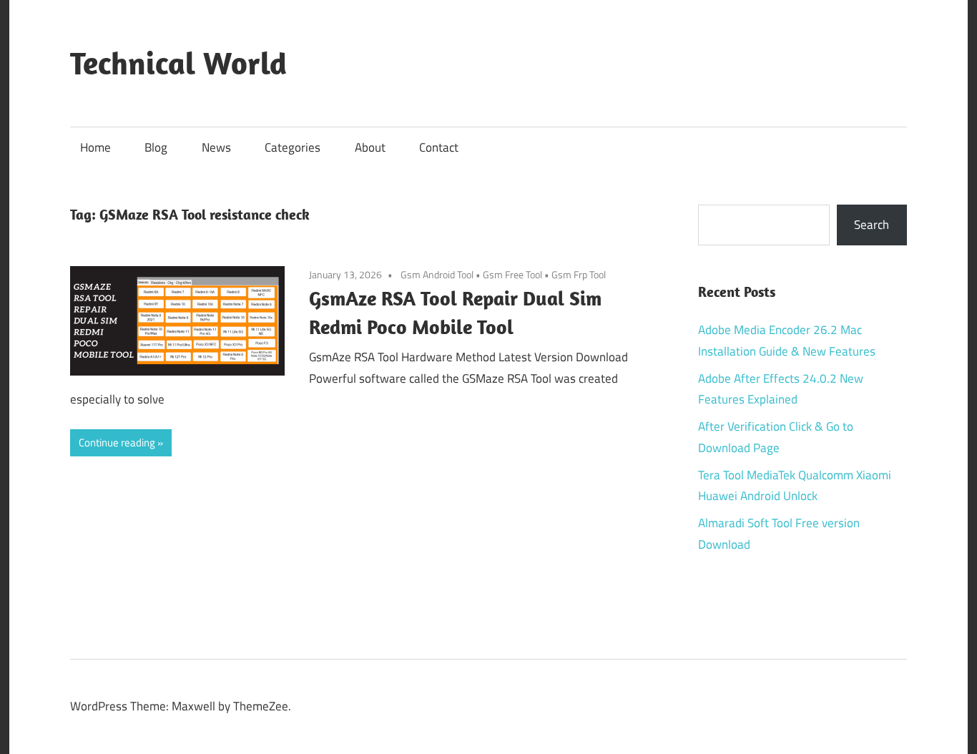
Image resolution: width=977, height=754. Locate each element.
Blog (155, 147)
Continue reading (117, 442)
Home (95, 147)
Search (871, 224)
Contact (438, 147)
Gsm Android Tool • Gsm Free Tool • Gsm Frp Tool (503, 274)
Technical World (178, 63)
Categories (292, 147)
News (216, 147)
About (370, 147)
